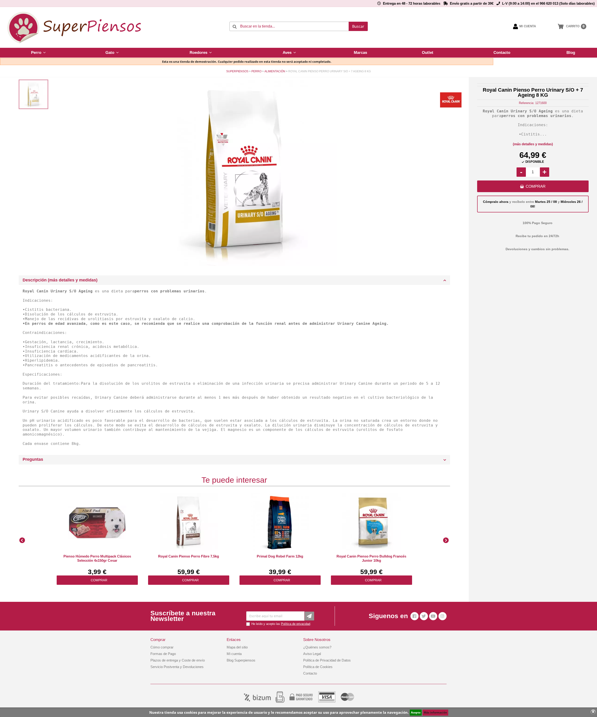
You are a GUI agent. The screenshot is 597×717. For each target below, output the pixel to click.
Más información (435, 712)
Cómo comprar (162, 647)
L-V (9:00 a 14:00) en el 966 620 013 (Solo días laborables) (548, 3)
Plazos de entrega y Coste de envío (177, 660)
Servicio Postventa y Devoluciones (177, 667)
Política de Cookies (318, 667)
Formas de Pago (163, 654)
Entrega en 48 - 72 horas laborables (411, 3)
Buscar (358, 26)
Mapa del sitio (237, 647)
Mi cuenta (234, 654)
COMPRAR (535, 186)
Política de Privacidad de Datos (327, 660)
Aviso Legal (312, 654)
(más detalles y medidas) (533, 144)
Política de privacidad (295, 624)
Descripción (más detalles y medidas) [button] (60, 280)
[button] (38, 53)
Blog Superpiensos (241, 660)
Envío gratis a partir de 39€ (471, 3)
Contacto (310, 673)
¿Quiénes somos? (317, 647)
